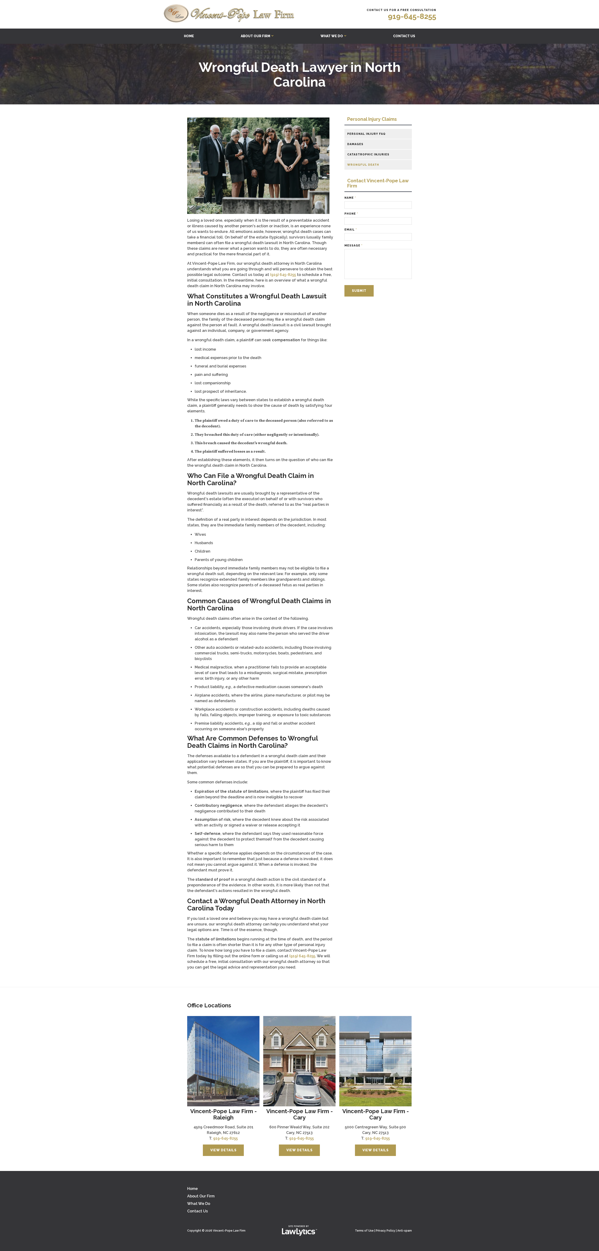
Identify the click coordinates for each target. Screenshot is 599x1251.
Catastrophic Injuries (368, 154)
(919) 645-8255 (283, 274)
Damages (355, 144)
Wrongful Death (363, 164)
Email (350, 229)
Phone (351, 213)
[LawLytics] (299, 1230)
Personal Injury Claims (372, 119)
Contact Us (404, 36)
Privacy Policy (385, 1230)
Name (350, 197)
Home (189, 36)
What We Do (332, 36)
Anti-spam (404, 1230)
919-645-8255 (412, 16)
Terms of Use (364, 1230)
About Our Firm (255, 36)
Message (353, 245)
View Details (223, 1150)
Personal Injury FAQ (366, 134)
